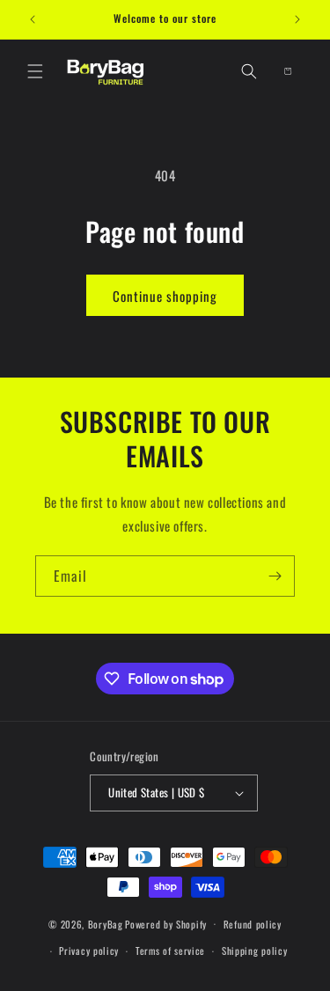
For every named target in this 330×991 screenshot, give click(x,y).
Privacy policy (89, 950)
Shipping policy (255, 950)
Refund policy (253, 924)
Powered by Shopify (166, 923)
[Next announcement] (297, 19)
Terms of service (170, 950)
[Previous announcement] (32, 19)
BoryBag (105, 923)
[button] (35, 71)
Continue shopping (165, 295)
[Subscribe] (274, 576)
